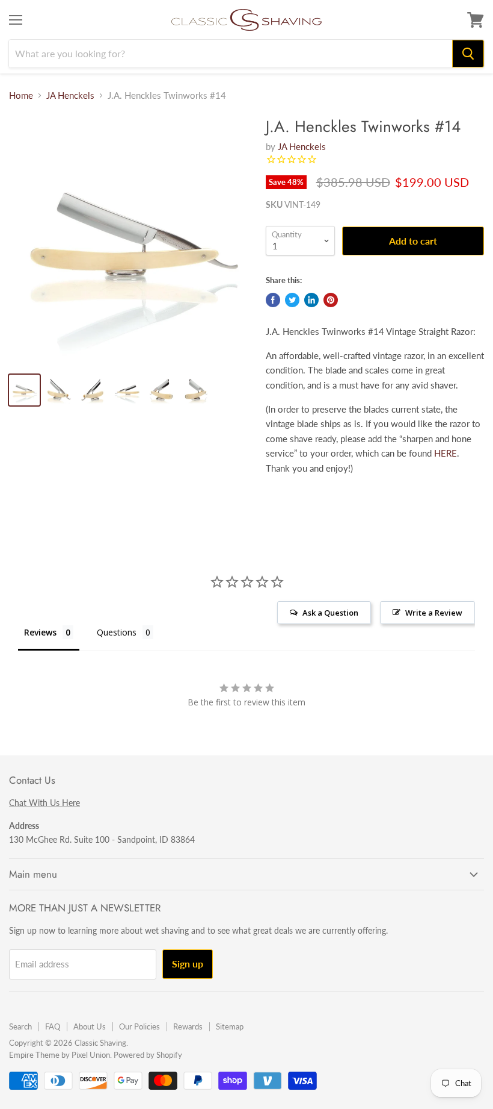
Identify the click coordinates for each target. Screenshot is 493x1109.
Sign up (187, 963)
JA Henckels (70, 95)
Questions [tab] (116, 632)
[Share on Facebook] (273, 300)
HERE (445, 453)
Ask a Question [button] (330, 612)
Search (20, 1026)
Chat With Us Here (44, 803)
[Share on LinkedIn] (311, 300)
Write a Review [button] (433, 612)
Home (21, 95)
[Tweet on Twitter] (292, 300)
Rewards (188, 1026)
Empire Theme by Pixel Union (59, 1055)
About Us (89, 1026)
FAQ (52, 1026)
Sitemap (229, 1026)
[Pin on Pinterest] (330, 300)
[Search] (468, 53)
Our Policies (139, 1026)
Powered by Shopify (148, 1055)
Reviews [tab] (40, 632)
